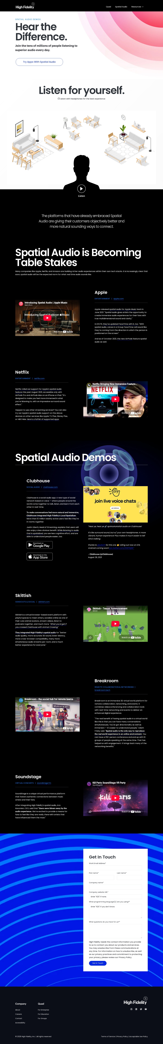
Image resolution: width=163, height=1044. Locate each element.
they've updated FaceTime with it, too (120, 324)
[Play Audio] (81, 189)
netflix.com (39, 378)
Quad (108, 6)
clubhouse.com (50, 487)
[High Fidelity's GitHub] (131, 1009)
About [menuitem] (17, 1010)
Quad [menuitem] (41, 1004)
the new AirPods (124, 338)
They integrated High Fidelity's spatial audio (35, 633)
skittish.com (44, 601)
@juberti (101, 545)
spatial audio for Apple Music (122, 309)
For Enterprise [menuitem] (43, 1010)
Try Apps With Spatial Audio (43, 62)
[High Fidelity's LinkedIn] (136, 1009)
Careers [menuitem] (18, 1014)
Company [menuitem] (20, 1004)
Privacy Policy (122, 1036)
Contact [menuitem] (18, 1018)
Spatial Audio (121, 6)
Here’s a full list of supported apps (43, 419)
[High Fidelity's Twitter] (140, 1009)
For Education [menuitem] (43, 1014)
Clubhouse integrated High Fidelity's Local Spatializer (51, 516)
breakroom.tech (102, 690)
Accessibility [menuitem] (20, 1023)
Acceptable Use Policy (138, 1036)
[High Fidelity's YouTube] (145, 1009)
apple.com (118, 298)
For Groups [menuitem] (42, 1018)
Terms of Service (108, 1036)
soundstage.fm (44, 783)
